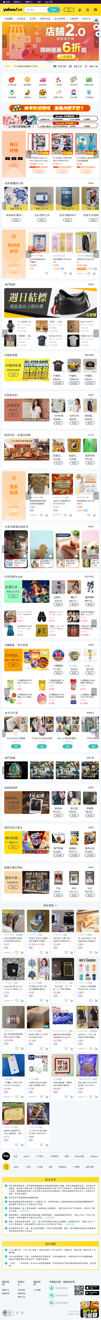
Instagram (22, 1313)
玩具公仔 (86, 18)
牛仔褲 (39, 1166)
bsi (8, 1313)
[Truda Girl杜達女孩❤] (42, 732)
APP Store (92, 1287)
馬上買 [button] (58, 463)
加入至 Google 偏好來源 (96, 27)
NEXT (97, 206)
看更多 (91, 183)
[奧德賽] (91, 124)
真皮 (15, 1156)
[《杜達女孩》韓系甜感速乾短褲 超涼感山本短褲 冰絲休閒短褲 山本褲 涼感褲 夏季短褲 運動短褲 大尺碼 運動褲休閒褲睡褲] (38, 724)
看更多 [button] (13, 414)
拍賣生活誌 (45, 18)
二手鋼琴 (76, 1166)
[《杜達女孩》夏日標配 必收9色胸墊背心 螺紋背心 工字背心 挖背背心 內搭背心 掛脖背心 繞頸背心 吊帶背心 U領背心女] (50, 728)
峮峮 (67, 1156)
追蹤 (16, 746)
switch (16, 1166)
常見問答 (21, 1290)
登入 (69, 9)
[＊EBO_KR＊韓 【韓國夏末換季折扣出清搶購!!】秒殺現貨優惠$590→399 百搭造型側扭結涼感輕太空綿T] (75, 720)
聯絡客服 (21, 1293)
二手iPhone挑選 (21, 66)
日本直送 (21, 18)
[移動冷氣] (42, 117)
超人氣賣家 (60, 18)
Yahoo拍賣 (12, 10)
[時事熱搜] (50, 108)
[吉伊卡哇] (58, 124)
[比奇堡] (58, 117)
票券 (50, 1166)
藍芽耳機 (90, 1166)
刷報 (5, 1156)
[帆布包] (75, 124)
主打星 (32, 18)
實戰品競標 (89, 355)
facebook (17, 1313)
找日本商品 (89, 576)
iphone (26, 1156)
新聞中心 (5, 1290)
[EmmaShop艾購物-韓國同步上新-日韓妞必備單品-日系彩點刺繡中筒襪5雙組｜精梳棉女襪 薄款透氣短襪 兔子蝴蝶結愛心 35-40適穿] (24, 728)
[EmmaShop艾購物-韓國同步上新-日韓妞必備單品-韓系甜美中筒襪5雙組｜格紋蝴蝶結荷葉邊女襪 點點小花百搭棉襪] (24, 720)
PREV (4, 206)
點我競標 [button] (58, 383)
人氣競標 (73, 18)
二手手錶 (39, 1156)
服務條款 (71, 1314)
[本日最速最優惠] (89, 1309)
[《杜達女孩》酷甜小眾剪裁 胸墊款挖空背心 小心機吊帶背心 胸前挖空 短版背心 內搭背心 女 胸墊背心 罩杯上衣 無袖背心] (50, 720)
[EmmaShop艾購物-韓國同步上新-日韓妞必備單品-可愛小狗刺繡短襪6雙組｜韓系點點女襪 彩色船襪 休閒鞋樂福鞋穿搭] (12, 724)
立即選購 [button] (58, 855)
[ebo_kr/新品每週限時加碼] (68, 732)
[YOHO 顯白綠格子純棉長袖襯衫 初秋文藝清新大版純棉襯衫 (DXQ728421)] (89, 724)
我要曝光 (14, 165)
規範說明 (25, 1211)
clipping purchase (70, 273)
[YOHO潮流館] (93, 732)
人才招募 (37, 1290)
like (46, 273)
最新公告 (21, 1296)
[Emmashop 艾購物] (16, 732)
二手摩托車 (54, 1156)
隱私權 (77, 1314)
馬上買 (91, 434)
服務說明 (5, 1293)
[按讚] (25, 556)
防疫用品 (62, 1166)
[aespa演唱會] (75, 117)
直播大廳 (90, 757)
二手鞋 (28, 1166)
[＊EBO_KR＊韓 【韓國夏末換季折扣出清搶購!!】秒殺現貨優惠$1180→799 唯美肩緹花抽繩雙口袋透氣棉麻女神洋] (75, 728)
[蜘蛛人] (42, 124)
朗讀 (96, 20)
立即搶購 (39, 171)
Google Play (92, 1293)
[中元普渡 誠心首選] (51, 41)
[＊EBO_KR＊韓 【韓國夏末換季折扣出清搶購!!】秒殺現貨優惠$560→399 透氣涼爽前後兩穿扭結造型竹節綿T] (63, 724)
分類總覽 (8, 18)
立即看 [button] (13, 374)
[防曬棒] (91, 117)
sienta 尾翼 (79, 1156)
